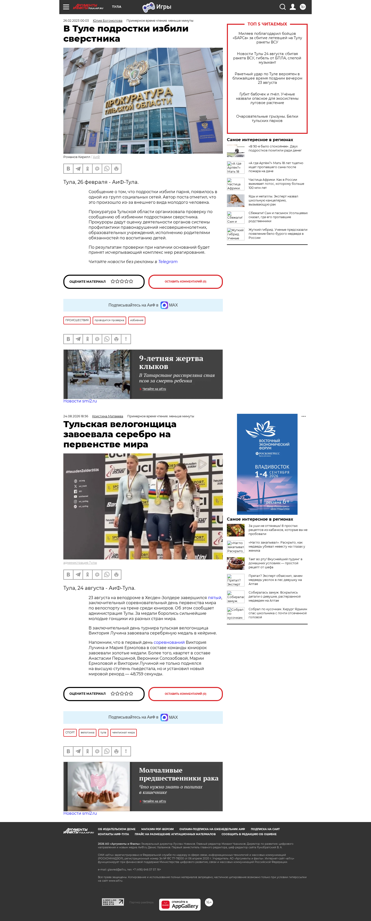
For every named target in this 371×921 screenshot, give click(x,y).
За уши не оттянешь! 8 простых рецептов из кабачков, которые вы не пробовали (278, 530)
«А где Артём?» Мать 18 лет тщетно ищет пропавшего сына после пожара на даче (276, 167)
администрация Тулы (80, 563)
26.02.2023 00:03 (76, 20)
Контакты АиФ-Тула (113, 834)
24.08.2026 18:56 (75, 416)
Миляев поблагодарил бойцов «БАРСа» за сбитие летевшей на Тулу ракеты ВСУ (267, 38)
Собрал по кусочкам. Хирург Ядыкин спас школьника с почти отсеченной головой (278, 613)
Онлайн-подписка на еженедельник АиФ (212, 829)
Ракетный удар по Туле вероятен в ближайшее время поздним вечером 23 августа (267, 78)
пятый (214, 597)
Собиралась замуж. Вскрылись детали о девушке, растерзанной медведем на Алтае (275, 596)
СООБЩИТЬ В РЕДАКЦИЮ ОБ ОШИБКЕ (249, 834)
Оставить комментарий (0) (185, 281)
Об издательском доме (117, 829)
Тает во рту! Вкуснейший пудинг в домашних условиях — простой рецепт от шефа (275, 563)
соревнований (169, 642)
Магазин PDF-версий (157, 829)
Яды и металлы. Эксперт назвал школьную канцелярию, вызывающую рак (273, 200)
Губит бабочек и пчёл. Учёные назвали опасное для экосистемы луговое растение (267, 98)
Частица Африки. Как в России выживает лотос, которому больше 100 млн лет (276, 184)
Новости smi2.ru (80, 401)
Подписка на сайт (265, 829)
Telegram (168, 261)
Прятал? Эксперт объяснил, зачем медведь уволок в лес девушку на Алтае (275, 580)
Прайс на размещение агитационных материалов (175, 834)
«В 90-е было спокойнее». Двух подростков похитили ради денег (275, 148)
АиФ (96, 157)
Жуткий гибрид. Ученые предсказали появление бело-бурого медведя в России (278, 234)
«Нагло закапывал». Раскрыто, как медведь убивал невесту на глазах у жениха (277, 546)
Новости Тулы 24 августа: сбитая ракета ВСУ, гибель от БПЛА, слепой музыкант (267, 58)
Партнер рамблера (141, 902)
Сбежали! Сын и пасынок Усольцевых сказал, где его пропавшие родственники (278, 217)
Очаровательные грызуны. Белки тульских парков (267, 118)
